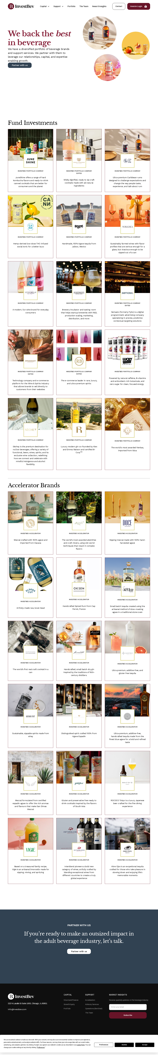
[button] (44, 6)
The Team (83, 6)
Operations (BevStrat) (93, 1009)
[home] (21, 6)
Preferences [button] (41, 1047)
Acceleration (90, 1000)
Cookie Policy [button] (80, 1045)
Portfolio (71, 6)
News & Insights (99, 6)
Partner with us (79, 951)
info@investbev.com (17, 1009)
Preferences (103, 1045)
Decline (124, 1045)
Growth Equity (69, 1004)
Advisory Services (92, 1004)
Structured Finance (71, 1000)
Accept (144, 1045)
